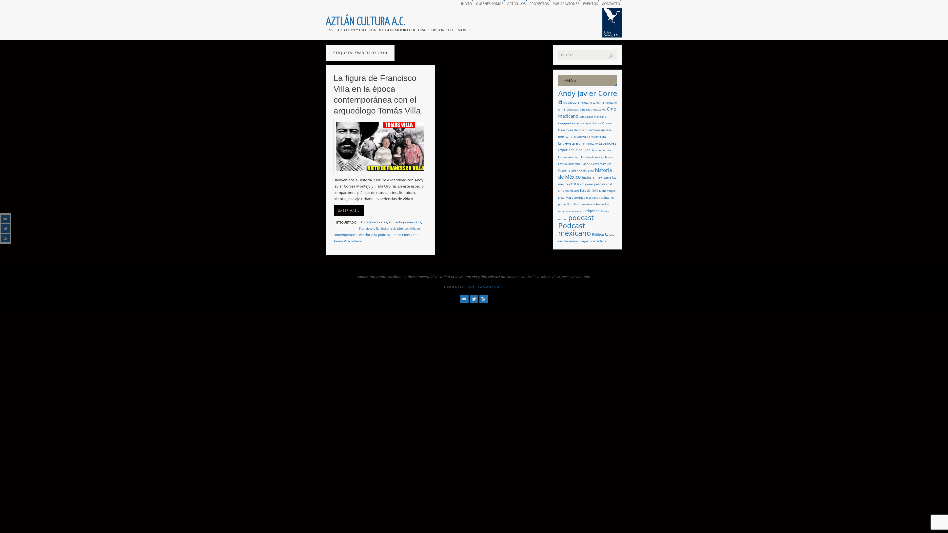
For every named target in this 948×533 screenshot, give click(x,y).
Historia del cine (582, 171)
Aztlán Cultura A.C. (366, 22)
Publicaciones (566, 3)
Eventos (590, 3)
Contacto (611, 3)
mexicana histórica (598, 197)
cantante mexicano (605, 102)
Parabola (474, 287)
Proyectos (539, 3)
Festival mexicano (569, 164)
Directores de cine (571, 130)
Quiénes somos (489, 3)
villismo (356, 241)
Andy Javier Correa (373, 222)
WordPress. (495, 287)
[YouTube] (5, 219)
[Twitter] (5, 228)
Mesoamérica (575, 197)
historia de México (394, 228)
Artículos (516, 3)
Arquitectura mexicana (577, 102)
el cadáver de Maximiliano (589, 136)
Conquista (565, 123)
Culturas (607, 123)
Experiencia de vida (574, 150)
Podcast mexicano (405, 234)
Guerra (564, 170)
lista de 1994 (589, 191)
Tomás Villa (342, 241)
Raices (609, 234)
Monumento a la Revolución (591, 204)
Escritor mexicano (587, 143)
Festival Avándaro (569, 157)
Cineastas (573, 109)
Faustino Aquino (602, 150)
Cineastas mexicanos (593, 109)
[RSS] (5, 238)
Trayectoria (587, 241)
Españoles (607, 143)
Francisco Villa (369, 228)
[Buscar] (611, 56)
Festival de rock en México (597, 157)
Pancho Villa (368, 234)
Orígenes (591, 210)
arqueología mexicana (405, 222)
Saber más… (348, 211)
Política (598, 234)
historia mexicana (596, 177)
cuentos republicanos (587, 123)
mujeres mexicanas (570, 211)
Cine (562, 109)
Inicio (466, 3)
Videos (601, 241)
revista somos (568, 241)
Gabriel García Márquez (596, 164)
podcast (384, 234)
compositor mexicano (592, 116)
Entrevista (566, 143)
